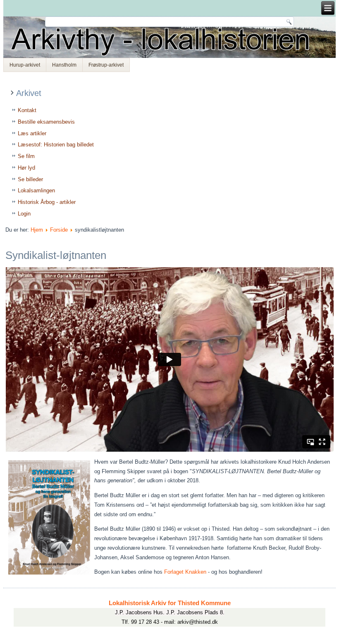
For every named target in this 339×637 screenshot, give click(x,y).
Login (24, 214)
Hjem (37, 230)
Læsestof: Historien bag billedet (56, 144)
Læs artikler (32, 133)
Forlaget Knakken (185, 572)
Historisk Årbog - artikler (47, 202)
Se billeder (30, 179)
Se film (26, 156)
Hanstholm (64, 65)
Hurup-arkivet (25, 65)
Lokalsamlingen (36, 190)
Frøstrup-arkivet (106, 65)
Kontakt (27, 110)
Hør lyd (26, 168)
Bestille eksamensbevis (46, 122)
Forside (59, 230)
